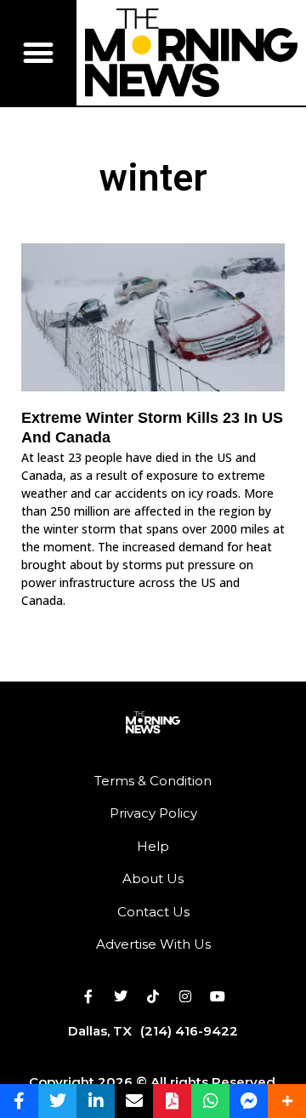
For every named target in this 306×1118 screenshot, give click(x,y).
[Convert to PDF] (172, 1101)
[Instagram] (185, 996)
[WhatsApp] (210, 1101)
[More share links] (287, 1101)
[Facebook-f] (88, 996)
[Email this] (134, 1101)
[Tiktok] (153, 996)
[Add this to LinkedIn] (95, 1101)
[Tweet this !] (57, 1101)
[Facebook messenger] (249, 1101)
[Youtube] (217, 996)
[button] (38, 52)
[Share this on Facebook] (19, 1101)
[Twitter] (121, 996)
